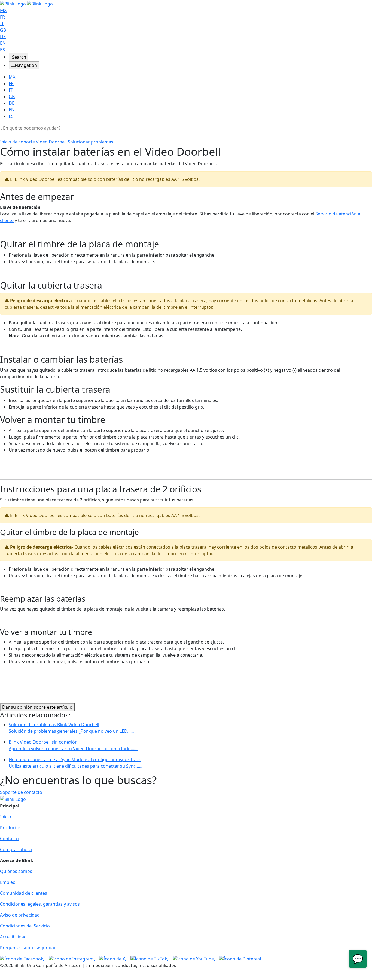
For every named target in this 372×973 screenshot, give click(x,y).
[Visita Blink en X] (112, 959)
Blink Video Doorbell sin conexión (73, 745)
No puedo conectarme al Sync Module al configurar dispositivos (75, 762)
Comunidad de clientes (23, 893)
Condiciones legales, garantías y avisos (40, 904)
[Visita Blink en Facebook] (22, 959)
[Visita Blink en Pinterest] (240, 959)
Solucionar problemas (90, 142)
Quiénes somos (16, 871)
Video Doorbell (51, 142)
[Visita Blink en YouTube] (194, 959)
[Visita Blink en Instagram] (72, 959)
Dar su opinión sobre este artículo (37, 707)
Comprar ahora (16, 849)
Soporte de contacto (21, 792)
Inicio (5, 817)
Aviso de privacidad (20, 915)
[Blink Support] (26, 3)
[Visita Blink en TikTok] (149, 959)
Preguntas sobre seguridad (28, 948)
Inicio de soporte (17, 142)
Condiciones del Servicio (25, 926)
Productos (11, 828)
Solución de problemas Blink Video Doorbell (71, 728)
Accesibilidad (13, 937)
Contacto (9, 839)
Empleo (8, 882)
